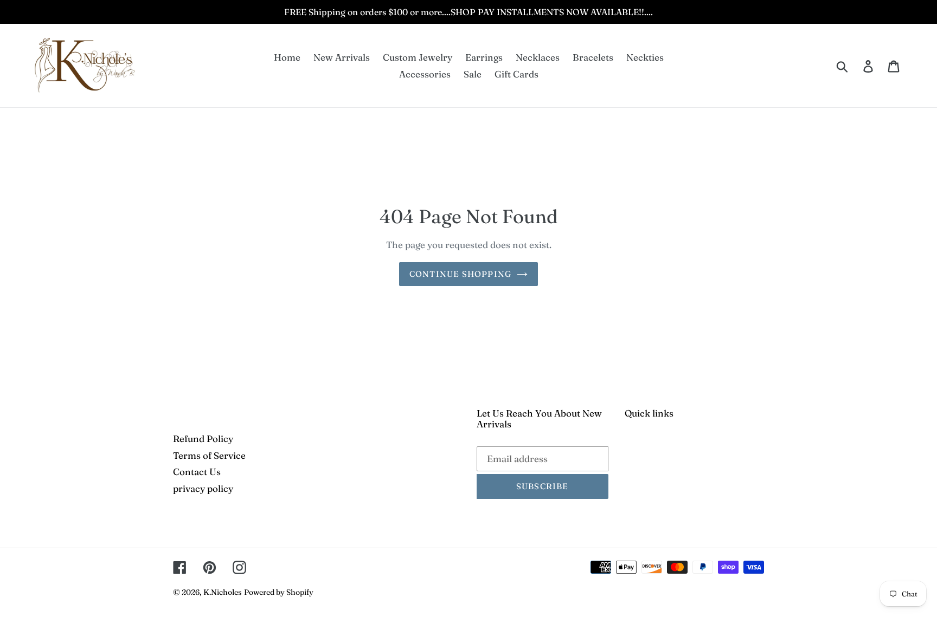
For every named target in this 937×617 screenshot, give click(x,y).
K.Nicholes (222, 592)
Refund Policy (203, 438)
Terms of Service (209, 455)
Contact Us (197, 471)
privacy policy (203, 488)
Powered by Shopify (278, 592)
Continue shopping (460, 274)
